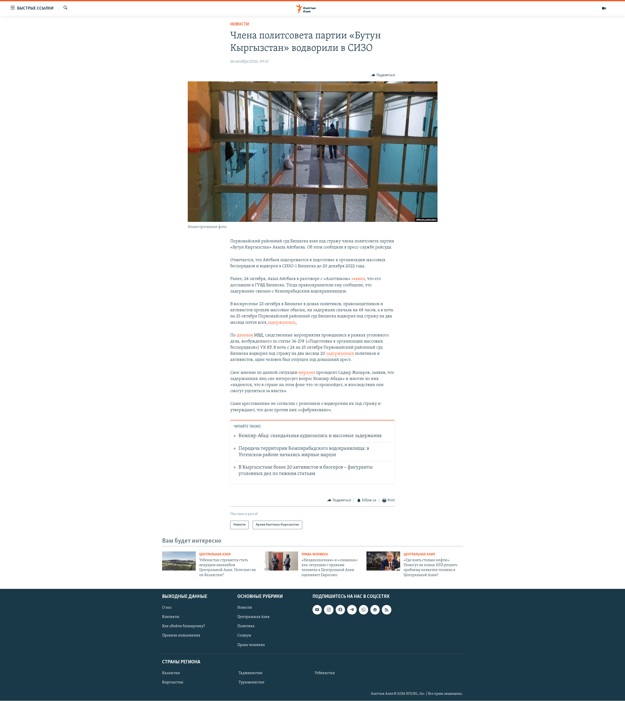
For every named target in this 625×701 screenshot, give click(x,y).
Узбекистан (325, 673)
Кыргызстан (172, 682)
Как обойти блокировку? (183, 626)
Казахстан (171, 673)
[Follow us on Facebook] (340, 610)
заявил (358, 279)
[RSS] (386, 610)
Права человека (315, 554)
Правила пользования (181, 636)
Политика (246, 626)
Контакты (170, 617)
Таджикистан (250, 673)
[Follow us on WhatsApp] (363, 610)
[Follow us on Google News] (375, 610)
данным (245, 335)
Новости (239, 24)
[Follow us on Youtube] (317, 610)
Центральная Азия (215, 554)
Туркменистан (251, 682)
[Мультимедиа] (604, 8)
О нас (167, 608)
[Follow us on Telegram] (351, 610)
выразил (306, 373)
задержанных (281, 323)
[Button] (383, 75)
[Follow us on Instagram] (328, 610)
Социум (244, 636)
